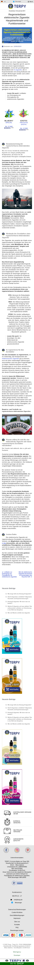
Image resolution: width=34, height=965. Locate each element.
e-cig (4, 543)
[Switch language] (3, 1)
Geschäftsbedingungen (17, 915)
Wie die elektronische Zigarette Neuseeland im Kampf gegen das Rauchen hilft (25, 574)
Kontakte (17, 924)
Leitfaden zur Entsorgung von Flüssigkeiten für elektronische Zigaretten (9, 574)
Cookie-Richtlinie (17, 912)
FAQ (17, 927)
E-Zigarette (18, 70)
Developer (17, 955)
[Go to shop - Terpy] (17, 960)
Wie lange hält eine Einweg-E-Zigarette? (19, 593)
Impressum (17, 918)
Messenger (18, 1)
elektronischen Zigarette (10, 358)
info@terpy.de (18, 899)
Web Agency (17, 952)
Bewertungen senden (17, 930)
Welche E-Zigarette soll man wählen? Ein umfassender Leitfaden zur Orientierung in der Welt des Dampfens (20, 608)
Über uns (17, 921)
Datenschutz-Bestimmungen (17, 909)
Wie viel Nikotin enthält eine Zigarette (19, 613)
